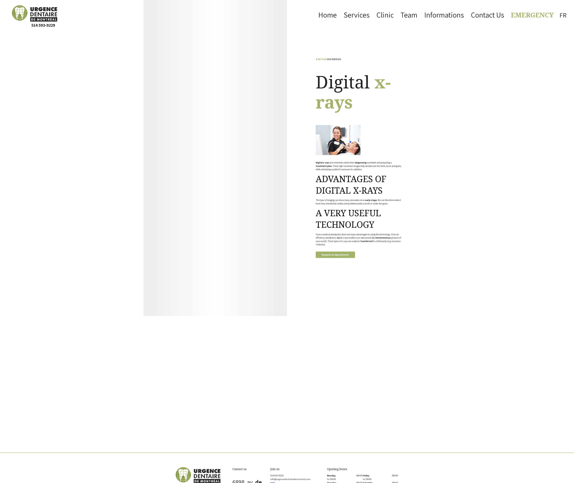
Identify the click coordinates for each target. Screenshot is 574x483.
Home (327, 15)
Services (357, 15)
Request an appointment (335, 254)
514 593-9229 (43, 25)
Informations (444, 15)
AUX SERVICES (329, 59)
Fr (563, 15)
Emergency (532, 15)
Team (409, 15)
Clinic (385, 15)
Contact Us (487, 15)
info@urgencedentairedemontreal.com (290, 479)
